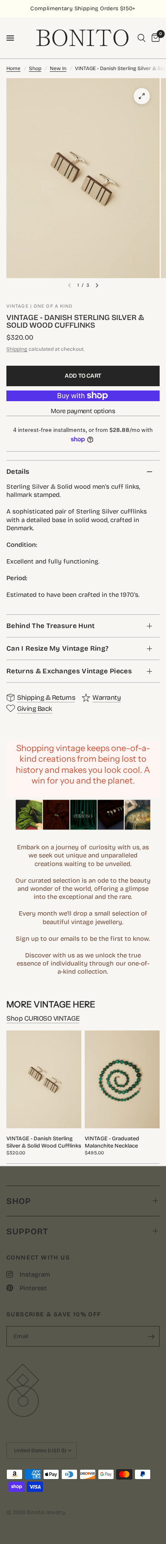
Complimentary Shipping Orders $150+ (83, 8)
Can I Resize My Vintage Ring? (57, 648)
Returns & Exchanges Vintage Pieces (69, 671)
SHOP (18, 1201)
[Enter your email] (151, 1336)
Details (17, 471)
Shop (35, 68)
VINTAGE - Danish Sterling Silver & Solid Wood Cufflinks (43, 1141)
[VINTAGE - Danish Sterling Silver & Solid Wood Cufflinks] (43, 1079)
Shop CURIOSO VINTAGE (42, 1018)
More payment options (83, 411)
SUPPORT (27, 1231)
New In (58, 68)
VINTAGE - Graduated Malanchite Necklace (112, 1141)
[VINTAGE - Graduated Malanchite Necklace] (122, 1079)
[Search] (142, 38)
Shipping (16, 349)
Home (13, 68)
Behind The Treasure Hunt (50, 626)
